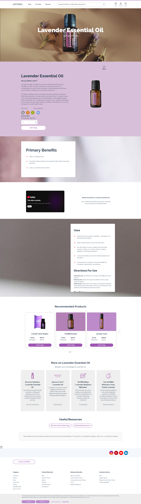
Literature (44, 482)
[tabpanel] (39, 330)
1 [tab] (69, 352)
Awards (15, 484)
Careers (15, 478)
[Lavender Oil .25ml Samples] (39, 322)
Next (119, 331)
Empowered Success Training (78, 480)
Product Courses (46, 478)
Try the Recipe (83, 404)
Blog (43, 475)
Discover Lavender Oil (32, 404)
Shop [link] (29, 4)
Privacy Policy (65, 501)
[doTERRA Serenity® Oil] (70, 322)
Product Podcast (46, 484)
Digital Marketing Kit (75, 484)
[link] (115, 4)
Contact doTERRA (24, 462)
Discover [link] (48, 4)
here (89, 497)
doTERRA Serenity (71, 334)
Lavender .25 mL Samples (39, 334)
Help (100, 475)
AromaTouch (45, 486)
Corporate (15, 475)
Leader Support (103, 478)
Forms (72, 482)
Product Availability (104, 482)
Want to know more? (56, 501)
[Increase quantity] (35, 122)
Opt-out (42, 501)
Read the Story (58, 404)
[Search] (104, 4)
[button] (23, 112)
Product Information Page (61, 425)
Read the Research (108, 404)
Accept (28, 501)
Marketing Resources (83, 425)
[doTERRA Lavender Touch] (101, 322)
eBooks (43, 480)
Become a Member (75, 475)
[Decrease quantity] (22, 122)
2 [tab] (71, 352)
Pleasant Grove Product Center (107, 480)
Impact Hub (16, 482)
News (14, 480)
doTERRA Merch (17, 486)
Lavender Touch (101, 334)
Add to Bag (33, 128)
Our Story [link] (38, 4)
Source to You (17, 489)
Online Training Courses (76, 478)
